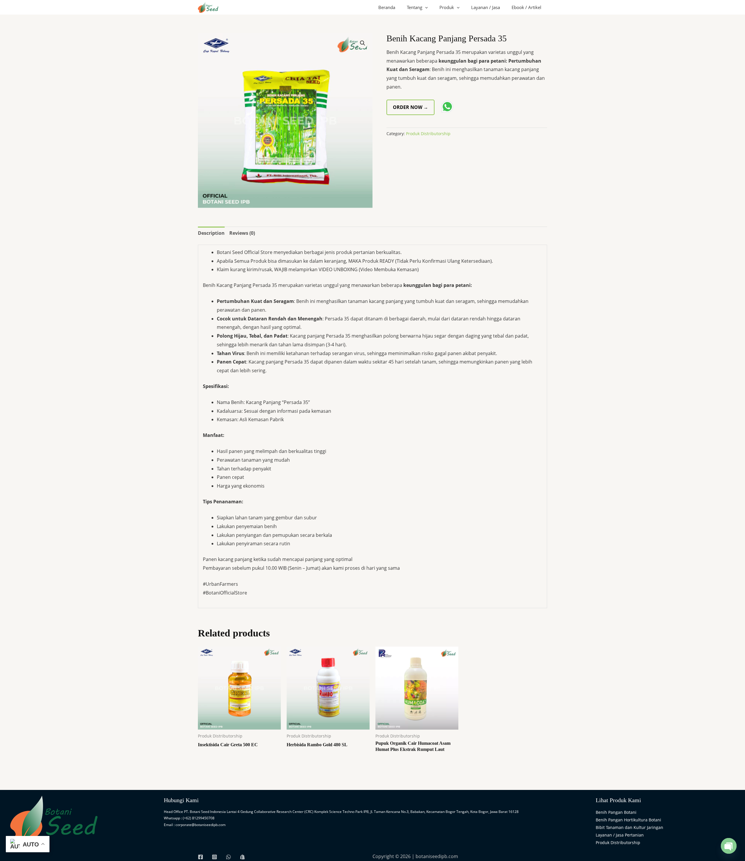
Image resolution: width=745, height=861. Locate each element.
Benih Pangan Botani (616, 812)
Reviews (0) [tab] (242, 233)
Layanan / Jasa (485, 7)
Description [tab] (211, 233)
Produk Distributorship (428, 133)
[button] (425, 7)
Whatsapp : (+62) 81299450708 (189, 818)
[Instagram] (214, 857)
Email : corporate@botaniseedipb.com (195, 824)
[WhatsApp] (228, 857)
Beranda (386, 7)
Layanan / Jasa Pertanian (620, 835)
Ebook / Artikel (526, 7)
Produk (446, 7)
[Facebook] (200, 857)
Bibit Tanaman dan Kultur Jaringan (629, 827)
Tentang (414, 7)
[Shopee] (242, 857)
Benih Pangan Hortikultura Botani (628, 820)
